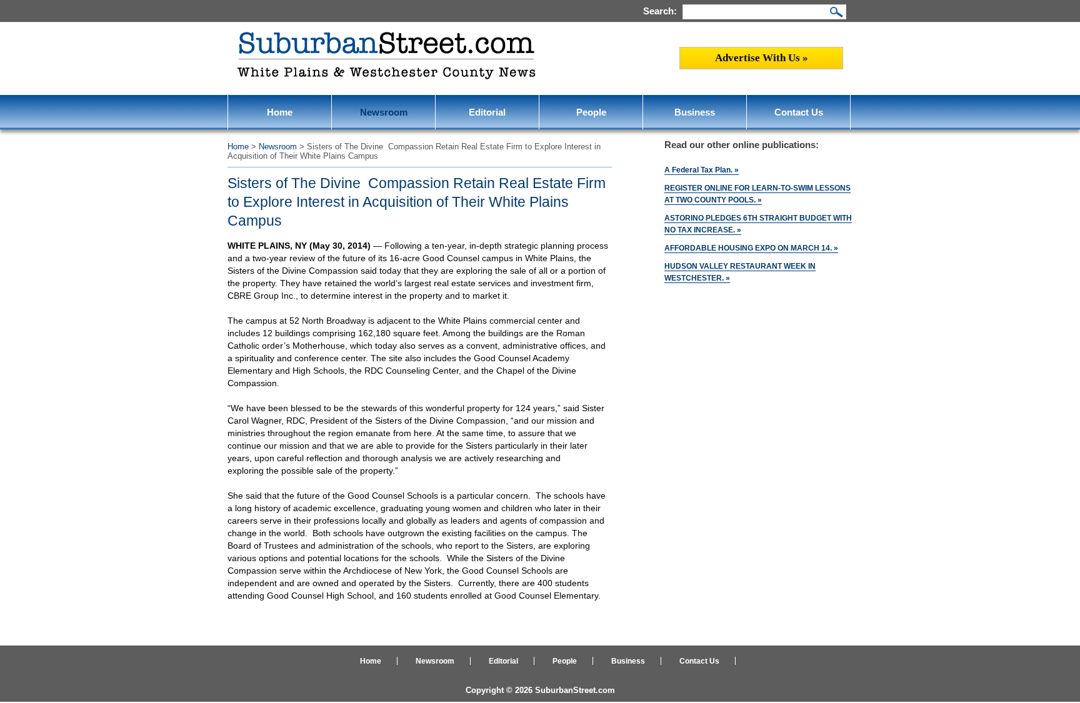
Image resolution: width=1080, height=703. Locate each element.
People (591, 112)
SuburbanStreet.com (575, 690)
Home (279, 112)
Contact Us (798, 112)
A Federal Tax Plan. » (701, 170)
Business (694, 112)
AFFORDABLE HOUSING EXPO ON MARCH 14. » (751, 248)
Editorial (487, 112)
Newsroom (384, 112)
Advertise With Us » (761, 58)
